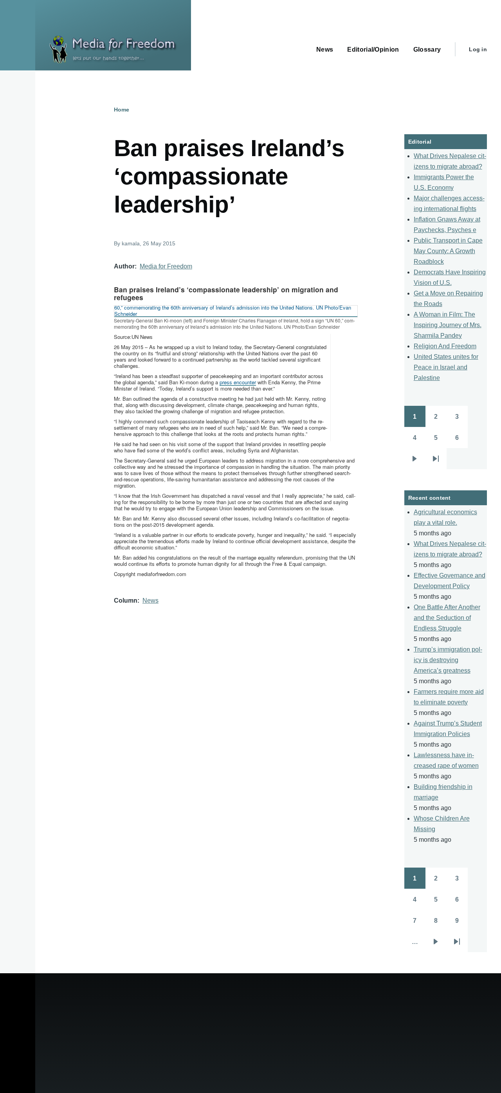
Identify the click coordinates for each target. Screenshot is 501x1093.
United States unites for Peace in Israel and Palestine (446, 367)
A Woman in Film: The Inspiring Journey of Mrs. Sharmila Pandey (447, 325)
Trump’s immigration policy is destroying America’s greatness (448, 660)
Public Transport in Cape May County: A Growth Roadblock (448, 251)
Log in (478, 49)
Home (121, 109)
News (150, 600)
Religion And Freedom (445, 346)
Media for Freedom (166, 266)
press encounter (238, 382)
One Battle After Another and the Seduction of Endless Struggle (447, 618)
